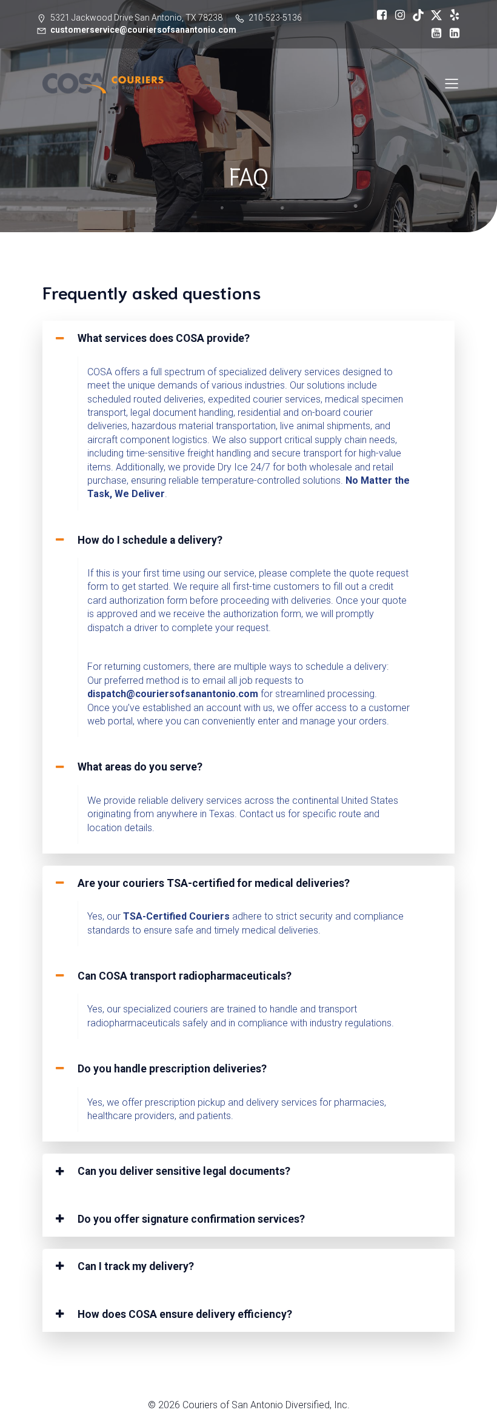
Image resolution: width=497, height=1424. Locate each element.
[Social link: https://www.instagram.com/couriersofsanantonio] (397, 15)
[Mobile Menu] (451, 83)
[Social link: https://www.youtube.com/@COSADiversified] (433, 33)
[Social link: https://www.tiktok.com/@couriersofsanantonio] (415, 15)
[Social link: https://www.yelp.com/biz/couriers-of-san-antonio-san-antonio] (451, 15)
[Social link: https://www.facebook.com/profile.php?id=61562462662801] (379, 15)
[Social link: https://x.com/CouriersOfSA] (433, 15)
